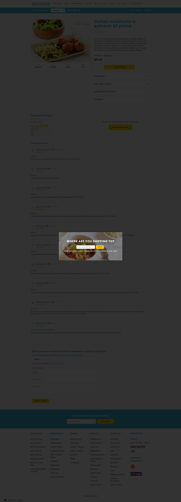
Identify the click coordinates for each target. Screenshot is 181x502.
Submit (99, 247)
